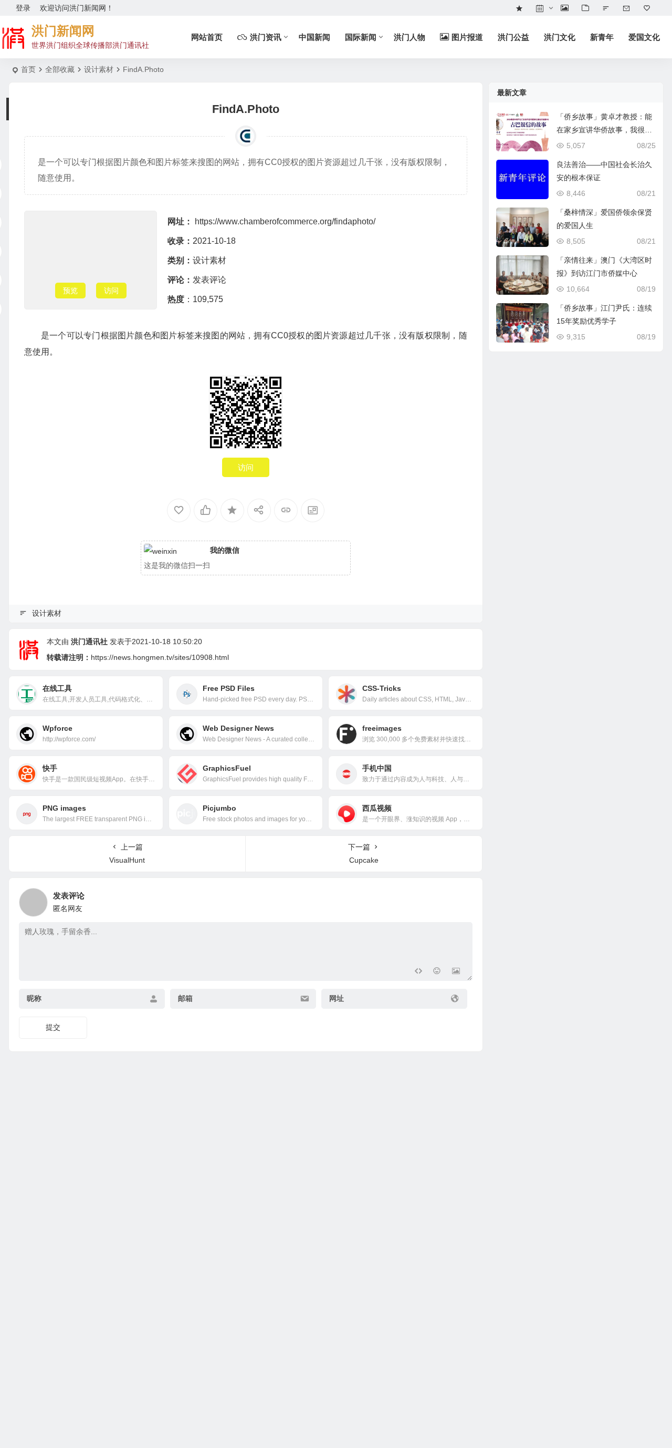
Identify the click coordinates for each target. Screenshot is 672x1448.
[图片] (456, 971)
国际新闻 (360, 37)
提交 (53, 1027)
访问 (111, 290)
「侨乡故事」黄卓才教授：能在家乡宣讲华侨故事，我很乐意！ (604, 129)
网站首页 (207, 37)
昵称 (34, 999)
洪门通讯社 (89, 641)
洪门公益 (513, 37)
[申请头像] (462, 899)
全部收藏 (60, 69)
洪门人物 (409, 37)
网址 (336, 999)
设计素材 (98, 69)
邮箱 (185, 999)
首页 (28, 69)
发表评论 (209, 279)
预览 (70, 290)
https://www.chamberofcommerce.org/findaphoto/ (285, 221)
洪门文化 (559, 37)
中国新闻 (314, 37)
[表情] (437, 971)
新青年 (602, 37)
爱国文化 (644, 37)
